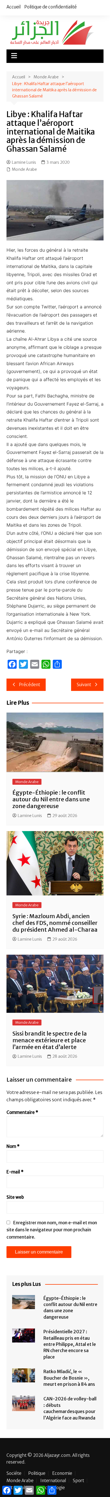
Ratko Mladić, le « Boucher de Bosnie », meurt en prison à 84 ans (69, 1378)
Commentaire (22, 1112)
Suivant (84, 684)
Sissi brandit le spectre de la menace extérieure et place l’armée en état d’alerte (49, 1040)
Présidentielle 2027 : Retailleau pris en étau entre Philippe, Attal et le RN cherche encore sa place (69, 1344)
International (53, 1480)
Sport (78, 1480)
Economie (62, 1473)
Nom (12, 1146)
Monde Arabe (24, 169)
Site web (15, 1197)
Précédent (29, 684)
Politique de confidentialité (50, 7)
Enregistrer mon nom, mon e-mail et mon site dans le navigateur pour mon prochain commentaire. (51, 1230)
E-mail (14, 1172)
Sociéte (13, 1473)
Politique (36, 1473)
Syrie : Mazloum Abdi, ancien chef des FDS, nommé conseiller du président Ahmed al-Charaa (55, 923)
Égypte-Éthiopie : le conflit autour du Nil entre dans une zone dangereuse (51, 799)
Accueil (13, 7)
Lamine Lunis (24, 162)
